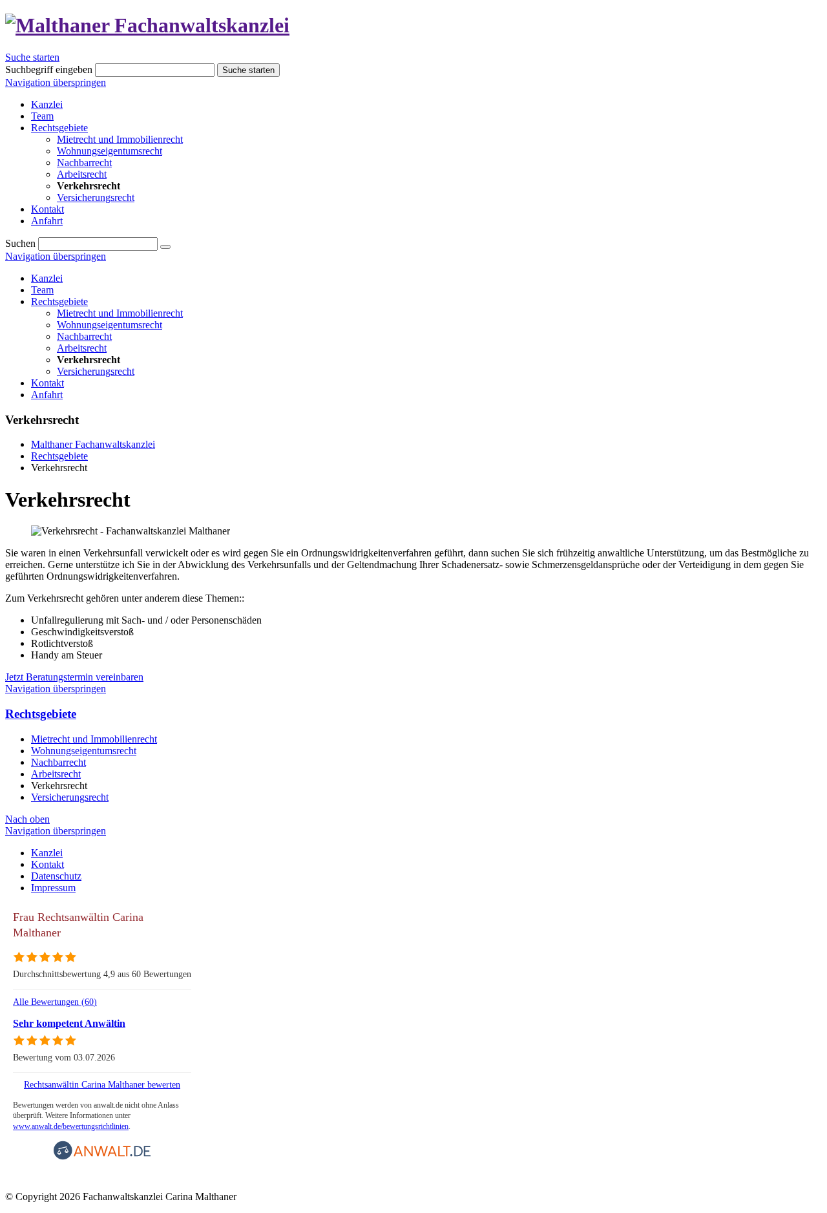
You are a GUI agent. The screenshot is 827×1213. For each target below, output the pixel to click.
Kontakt (47, 382)
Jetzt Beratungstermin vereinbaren (74, 676)
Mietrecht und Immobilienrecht (120, 313)
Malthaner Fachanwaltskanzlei (93, 444)
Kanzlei (47, 278)
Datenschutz (56, 875)
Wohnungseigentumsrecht (109, 324)
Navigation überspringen (55, 82)
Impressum (53, 887)
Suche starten (32, 57)
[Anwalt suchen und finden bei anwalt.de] (102, 1157)
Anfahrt (47, 394)
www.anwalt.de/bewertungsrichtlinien (71, 1126)
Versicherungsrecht (95, 371)
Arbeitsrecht (82, 348)
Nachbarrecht (84, 336)
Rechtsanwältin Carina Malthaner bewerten (102, 1084)
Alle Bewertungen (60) (55, 1002)
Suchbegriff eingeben (48, 69)
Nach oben (27, 819)
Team (42, 289)
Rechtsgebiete (59, 301)
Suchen (20, 243)
